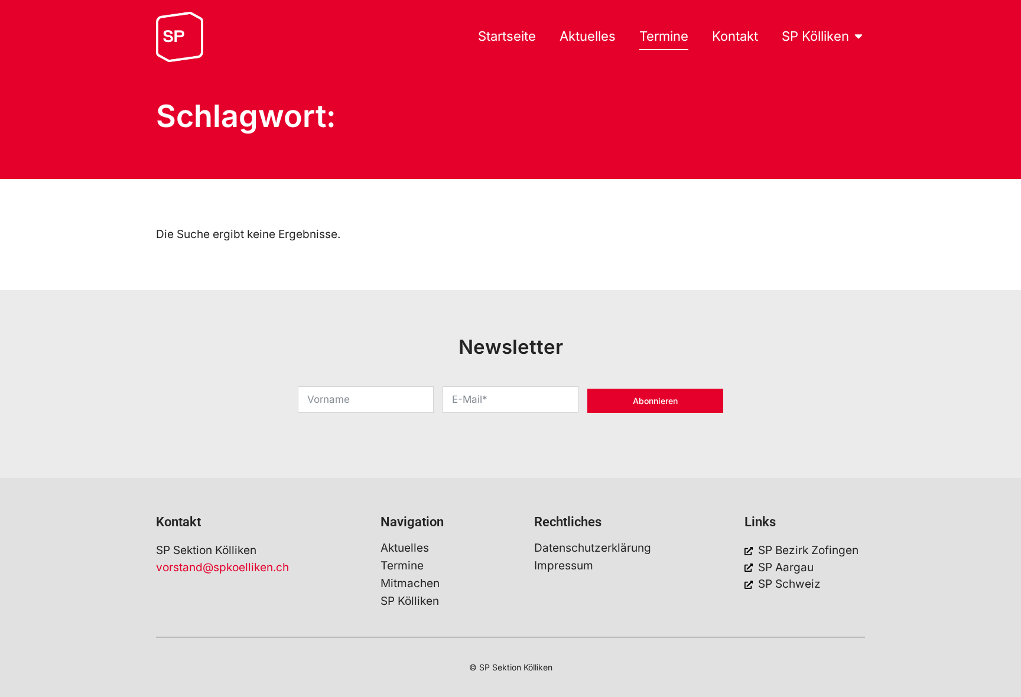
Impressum (563, 566)
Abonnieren (655, 401)
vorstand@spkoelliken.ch (222, 567)
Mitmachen (410, 583)
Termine (402, 566)
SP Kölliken (410, 601)
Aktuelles (405, 548)
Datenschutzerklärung (592, 548)
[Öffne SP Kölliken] (858, 36)
